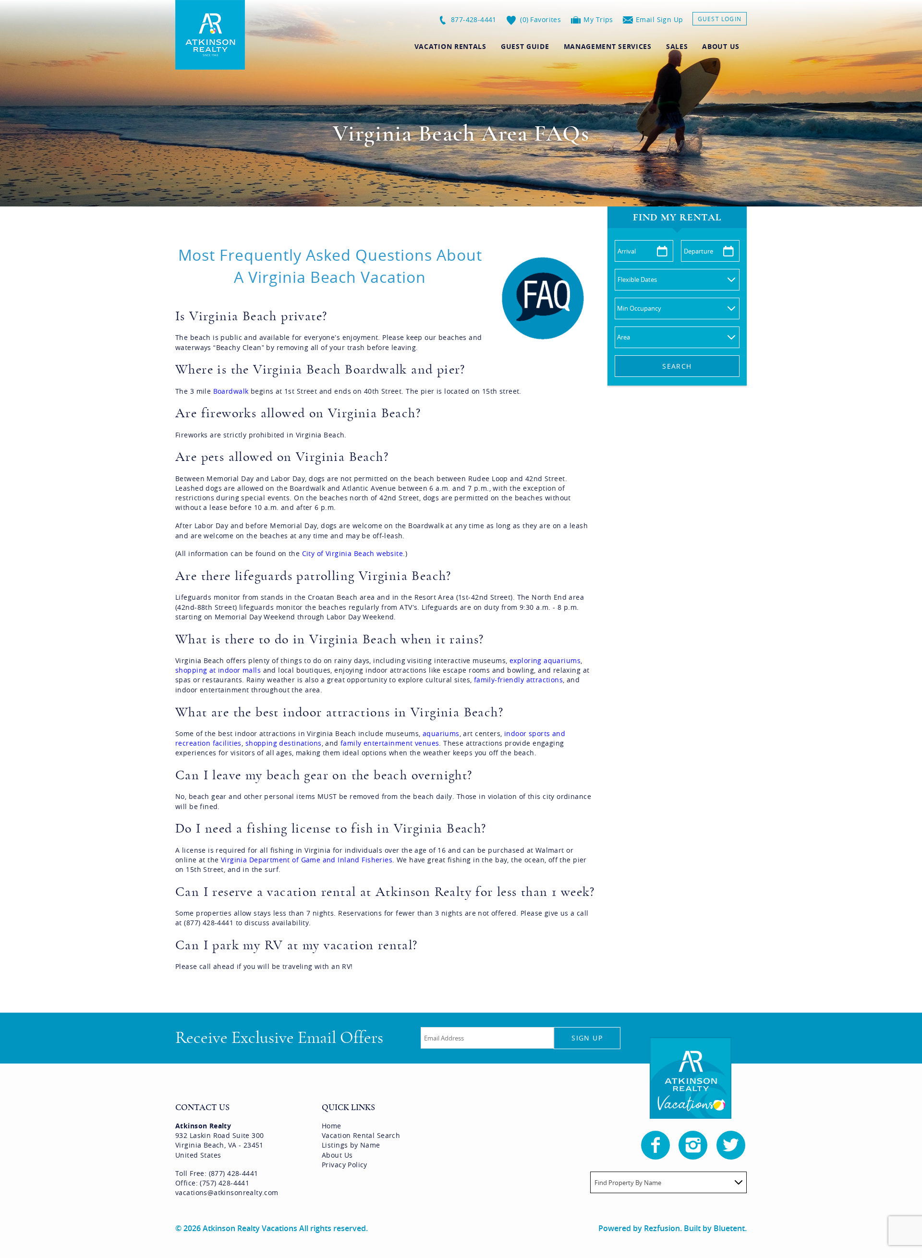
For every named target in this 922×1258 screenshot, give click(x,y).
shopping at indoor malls (218, 670)
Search (677, 366)
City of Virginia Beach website (352, 553)
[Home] (210, 34)
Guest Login (719, 19)
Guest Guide (525, 46)
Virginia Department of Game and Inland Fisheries (306, 859)
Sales (677, 46)
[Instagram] (694, 1145)
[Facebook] (656, 1145)
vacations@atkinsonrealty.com (227, 1192)
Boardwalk (231, 391)
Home (331, 1125)
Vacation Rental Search (361, 1135)
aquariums (441, 733)
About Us (721, 46)
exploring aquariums (545, 660)
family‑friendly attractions (518, 679)
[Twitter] (731, 1145)
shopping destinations (283, 743)
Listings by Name (351, 1144)
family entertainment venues (389, 743)
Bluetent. (730, 1228)
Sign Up (587, 1037)
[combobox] (668, 1182)
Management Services (608, 46)
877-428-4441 (474, 19)
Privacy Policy (344, 1164)
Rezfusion (662, 1228)
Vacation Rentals (450, 46)
